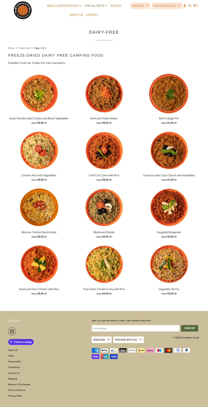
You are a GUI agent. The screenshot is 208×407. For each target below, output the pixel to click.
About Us (76, 14)
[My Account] (185, 6)
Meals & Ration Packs (63, 5)
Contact (92, 14)
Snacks (115, 5)
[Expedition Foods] (22, 10)
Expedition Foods (190, 337)
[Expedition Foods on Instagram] (13, 331)
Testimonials (14, 361)
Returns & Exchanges (19, 384)
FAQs (11, 355)
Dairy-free (24, 48)
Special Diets (94, 5)
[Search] (190, 6)
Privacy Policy (15, 395)
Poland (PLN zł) (165, 5)
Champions (14, 367)
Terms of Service (16, 390)
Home (11, 48)
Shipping (12, 378)
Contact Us (14, 373)
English (138, 5)
